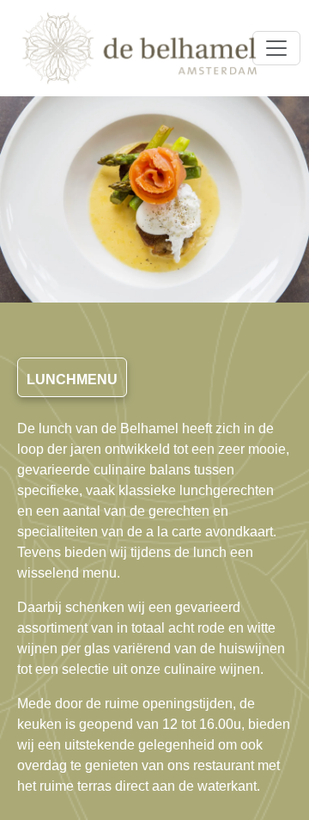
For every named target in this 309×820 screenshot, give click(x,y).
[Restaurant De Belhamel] (139, 48)
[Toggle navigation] (276, 48)
